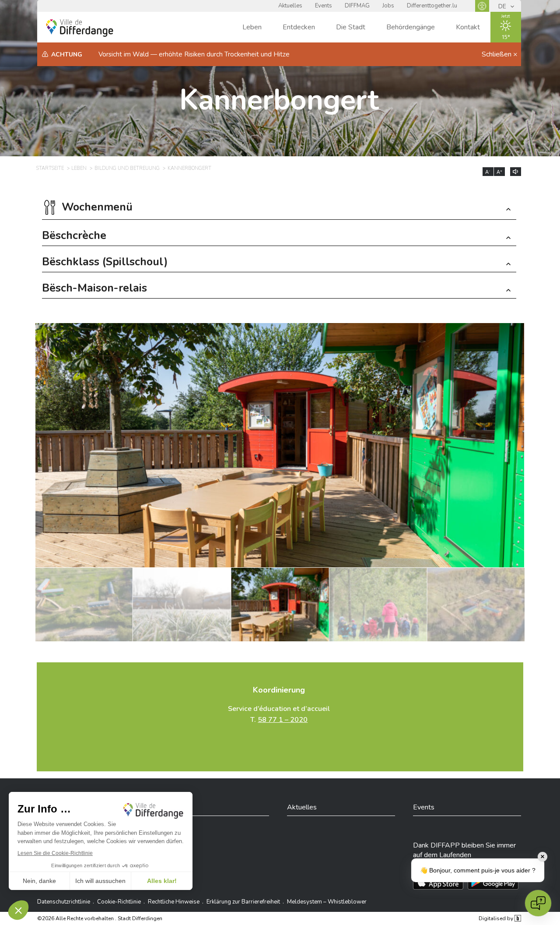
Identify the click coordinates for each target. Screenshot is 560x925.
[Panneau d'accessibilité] (482, 6)
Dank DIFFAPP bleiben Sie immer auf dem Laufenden (464, 850)
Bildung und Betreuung (127, 168)
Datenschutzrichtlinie (63, 902)
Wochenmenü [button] (97, 208)
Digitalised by (496, 918)
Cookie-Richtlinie (119, 902)
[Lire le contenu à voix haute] (515, 171)
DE (503, 6)
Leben (252, 27)
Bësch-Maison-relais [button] (94, 289)
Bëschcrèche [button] (74, 236)
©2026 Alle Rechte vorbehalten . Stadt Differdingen (99, 918)
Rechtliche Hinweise (174, 902)
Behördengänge (410, 27)
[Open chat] (538, 903)
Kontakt (468, 27)
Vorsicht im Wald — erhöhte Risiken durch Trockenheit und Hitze (194, 54)
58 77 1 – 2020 (283, 720)
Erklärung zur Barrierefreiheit (243, 902)
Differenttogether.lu (432, 6)
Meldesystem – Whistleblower (327, 902)
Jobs (388, 6)
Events (323, 6)
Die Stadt (350, 27)
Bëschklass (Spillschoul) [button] (105, 263)
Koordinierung (279, 690)
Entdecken (299, 27)
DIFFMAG (357, 6)
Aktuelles (290, 6)
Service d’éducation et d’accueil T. (279, 714)
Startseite (50, 168)
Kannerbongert (279, 100)
